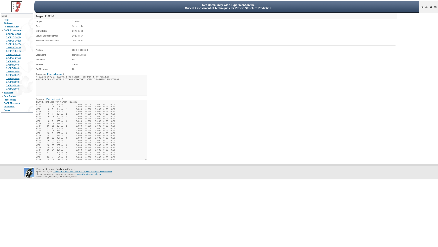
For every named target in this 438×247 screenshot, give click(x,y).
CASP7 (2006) (13, 68)
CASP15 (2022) (13, 41)
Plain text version (55, 74)
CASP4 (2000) (13, 78)
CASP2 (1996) (13, 85)
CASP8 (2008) (13, 65)
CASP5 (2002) (13, 75)
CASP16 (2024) (13, 37)
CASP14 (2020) (13, 44)
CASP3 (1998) (13, 82)
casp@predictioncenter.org (89, 174)
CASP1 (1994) (13, 89)
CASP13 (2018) (13, 47)
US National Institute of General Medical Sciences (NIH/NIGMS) (82, 171)
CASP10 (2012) (13, 58)
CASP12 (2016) (13, 51)
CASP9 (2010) (13, 61)
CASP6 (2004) (13, 71)
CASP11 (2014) (13, 54)
